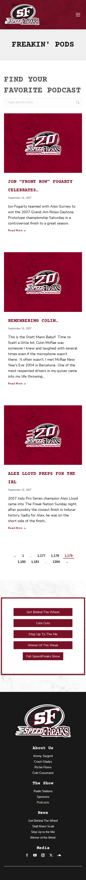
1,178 (55, 555)
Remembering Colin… (33, 321)
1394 (56, 561)
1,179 (69, 555)
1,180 (22, 561)
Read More (15, 230)
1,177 (41, 555)
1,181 (35, 561)
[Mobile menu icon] (78, 15)
